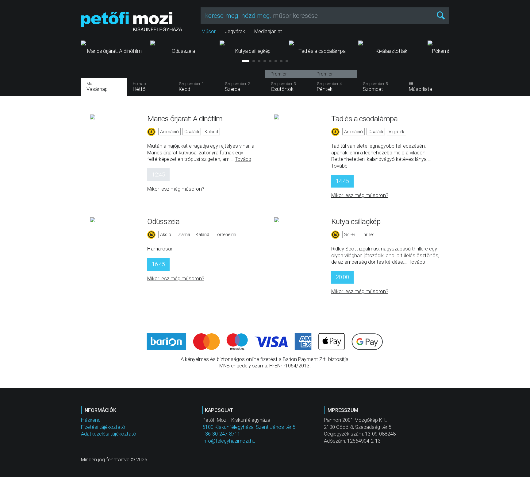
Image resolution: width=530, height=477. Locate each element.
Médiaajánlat (268, 31)
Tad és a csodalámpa (364, 118)
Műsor (209, 31)
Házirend (91, 420)
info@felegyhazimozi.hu (228, 441)
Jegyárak (235, 31)
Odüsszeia (163, 221)
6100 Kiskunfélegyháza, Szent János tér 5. (249, 427)
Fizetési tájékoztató (103, 427)
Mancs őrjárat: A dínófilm (185, 118)
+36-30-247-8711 (221, 434)
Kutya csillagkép (355, 221)
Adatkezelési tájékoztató (108, 434)
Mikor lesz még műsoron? (175, 189)
